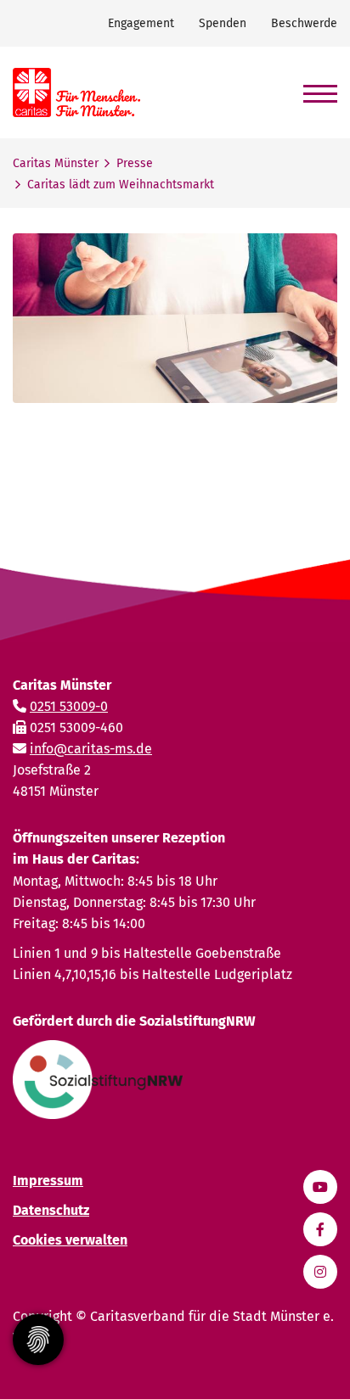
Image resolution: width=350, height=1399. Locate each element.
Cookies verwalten (70, 1240)
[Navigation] (314, 86)
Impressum (48, 1180)
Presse (134, 163)
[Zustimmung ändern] (38, 1339)
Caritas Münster (56, 163)
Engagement (141, 23)
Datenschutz (51, 1210)
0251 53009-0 (69, 706)
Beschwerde (304, 23)
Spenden (222, 23)
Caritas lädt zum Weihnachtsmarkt (120, 184)
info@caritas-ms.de (91, 749)
